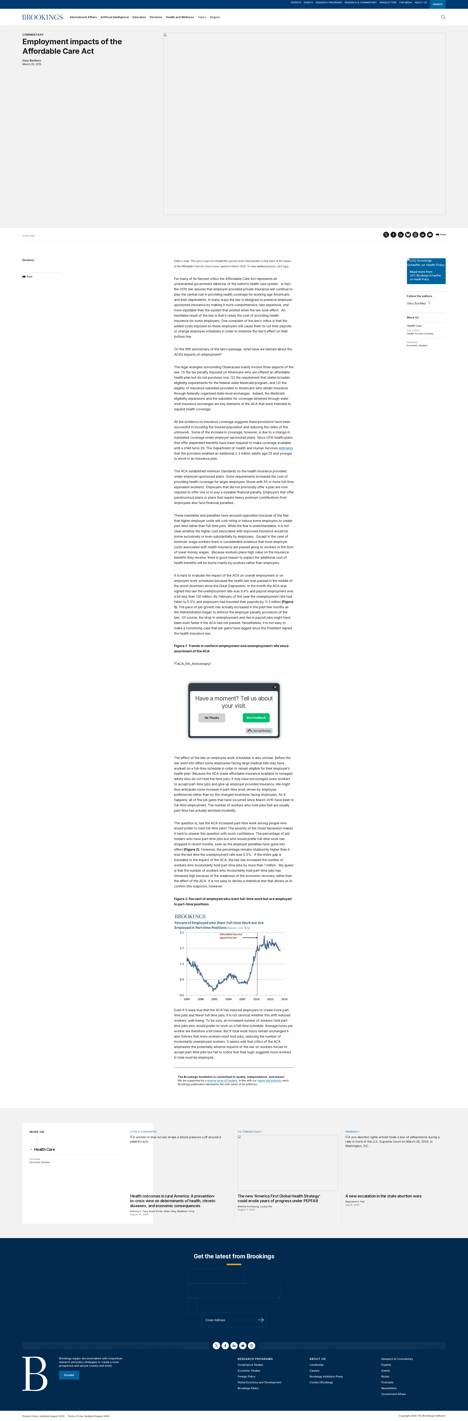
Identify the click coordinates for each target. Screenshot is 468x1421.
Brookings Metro (248, 1388)
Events (308, 2)
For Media (405, 2)
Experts (296, 2)
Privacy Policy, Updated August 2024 (43, 1416)
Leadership (317, 1364)
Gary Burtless (31, 60)
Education (139, 17)
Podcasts (387, 1382)
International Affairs (83, 17)
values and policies (269, 1080)
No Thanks (212, 718)
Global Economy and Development (259, 1382)
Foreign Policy (246, 1376)
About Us (421, 2)
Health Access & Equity (420, 333)
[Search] (443, 17)
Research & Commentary (361, 2)
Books (385, 1376)
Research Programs (329, 2)
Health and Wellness (180, 17)
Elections (156, 17)
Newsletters (388, 2)
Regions (215, 17)
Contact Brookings (321, 1382)
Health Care (414, 325)
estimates (286, 448)
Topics (202, 17)
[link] (44, 1149)
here (285, 266)
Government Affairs (393, 1394)
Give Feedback (256, 718)
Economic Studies (417, 345)
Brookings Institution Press (326, 1376)
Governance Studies (250, 1364)
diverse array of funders (222, 1080)
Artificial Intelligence (115, 17)
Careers (315, 1370)
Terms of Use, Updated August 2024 (88, 1416)
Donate (438, 4)
